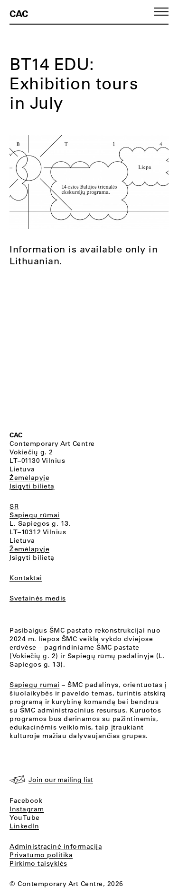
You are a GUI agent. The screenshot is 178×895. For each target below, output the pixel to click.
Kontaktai (25, 577)
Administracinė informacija (55, 846)
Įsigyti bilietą (32, 486)
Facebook (25, 800)
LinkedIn (24, 826)
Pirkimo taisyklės (38, 863)
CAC (18, 13)
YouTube (24, 817)
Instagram (26, 809)
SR (14, 506)
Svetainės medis (37, 598)
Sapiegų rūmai (34, 515)
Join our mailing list (60, 779)
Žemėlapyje (29, 477)
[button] (161, 12)
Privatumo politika (41, 855)
